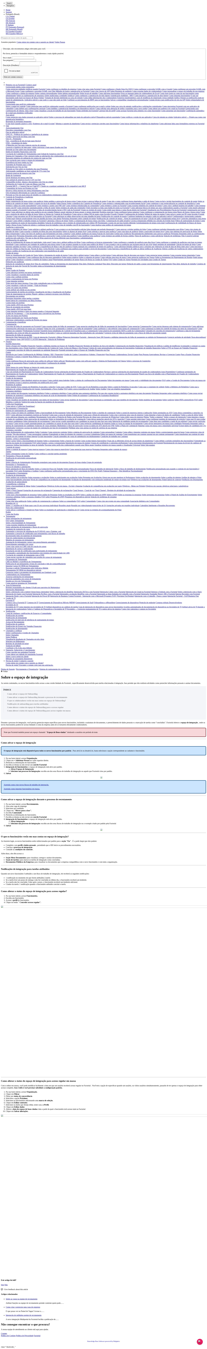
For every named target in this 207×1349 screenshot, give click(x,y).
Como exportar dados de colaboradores (147, 91)
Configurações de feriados (134, 214)
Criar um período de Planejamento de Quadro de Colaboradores (30, 372)
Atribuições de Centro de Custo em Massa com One (25, 184)
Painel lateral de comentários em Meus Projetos (23, 301)
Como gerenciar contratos (57, 432)
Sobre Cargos (11, 441)
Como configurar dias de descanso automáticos (44, 257)
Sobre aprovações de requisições (36, 419)
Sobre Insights (11, 387)
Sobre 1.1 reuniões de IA (15, 505)
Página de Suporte (8, 669)
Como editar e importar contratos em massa (139, 432)
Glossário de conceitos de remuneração (160, 331)
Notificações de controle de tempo (114, 216)
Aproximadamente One (14, 128)
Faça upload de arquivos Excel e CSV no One (23, 180)
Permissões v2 (22, 464)
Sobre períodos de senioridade (164, 244)
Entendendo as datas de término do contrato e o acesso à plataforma (74, 434)
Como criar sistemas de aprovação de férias (180, 231)
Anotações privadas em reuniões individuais (122, 505)
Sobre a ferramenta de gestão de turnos (53, 255)
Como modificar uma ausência (88, 236)
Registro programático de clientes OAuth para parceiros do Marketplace (33, 587)
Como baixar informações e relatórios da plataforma (139, 124)
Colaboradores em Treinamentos (18, 575)
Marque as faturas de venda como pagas (38, 367)
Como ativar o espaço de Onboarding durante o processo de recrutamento (37, 697)
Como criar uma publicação (16, 501)
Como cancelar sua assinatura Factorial (20, 652)
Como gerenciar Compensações (139, 326)
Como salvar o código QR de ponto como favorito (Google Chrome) (98, 214)
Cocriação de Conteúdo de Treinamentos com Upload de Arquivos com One (34, 154)
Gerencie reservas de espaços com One (20, 173)
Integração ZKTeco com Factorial (87, 592)
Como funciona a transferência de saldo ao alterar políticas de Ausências (134, 249)
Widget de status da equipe (155, 214)
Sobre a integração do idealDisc (62, 592)
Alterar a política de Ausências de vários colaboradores (182, 249)
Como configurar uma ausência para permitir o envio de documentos (81, 249)
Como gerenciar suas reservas (80, 449)
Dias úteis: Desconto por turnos (114, 264)
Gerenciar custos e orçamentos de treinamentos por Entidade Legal (31, 572)
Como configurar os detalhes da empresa (61, 89)
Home (8, 10)
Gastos (8, 352)
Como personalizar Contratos (111, 432)
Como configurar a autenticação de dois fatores (92, 96)
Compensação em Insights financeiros (129, 346)
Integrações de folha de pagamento (19, 335)
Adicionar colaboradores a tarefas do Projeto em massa (26, 320)
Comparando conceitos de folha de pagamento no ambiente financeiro (32, 350)
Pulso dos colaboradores (15, 508)
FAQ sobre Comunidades (86, 501)
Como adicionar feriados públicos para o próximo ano (134, 247)
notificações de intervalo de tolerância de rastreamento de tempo (30, 620)
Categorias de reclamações (62, 490)
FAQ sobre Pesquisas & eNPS (52, 497)
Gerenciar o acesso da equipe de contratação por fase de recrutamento (42, 428)
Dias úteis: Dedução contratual (90, 264)
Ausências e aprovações (15, 227)
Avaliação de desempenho (16, 475)
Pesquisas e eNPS (12, 493)
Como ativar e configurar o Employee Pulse (22, 510)
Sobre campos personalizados (46, 93)
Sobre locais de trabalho (89, 93)
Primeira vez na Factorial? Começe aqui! (21, 85)
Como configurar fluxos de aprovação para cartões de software (29, 361)
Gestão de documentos (14, 378)
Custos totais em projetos (15, 303)
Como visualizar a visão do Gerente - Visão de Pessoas (26, 285)
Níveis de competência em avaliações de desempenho (51, 480)
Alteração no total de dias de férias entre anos (172, 247)
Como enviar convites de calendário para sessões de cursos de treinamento (34, 557)
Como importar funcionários (179, 96)
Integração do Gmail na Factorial (138, 592)
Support (9, 12)
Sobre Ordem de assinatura (77, 395)
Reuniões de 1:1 (12, 503)
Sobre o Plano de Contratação (126, 426)
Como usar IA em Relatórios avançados (92, 387)
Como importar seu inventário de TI (32, 607)
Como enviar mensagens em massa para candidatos (162, 423)
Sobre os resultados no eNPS (69, 495)
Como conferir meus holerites (58, 380)
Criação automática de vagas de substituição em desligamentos (76, 436)
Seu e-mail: (7, 58)
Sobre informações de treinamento (19, 518)
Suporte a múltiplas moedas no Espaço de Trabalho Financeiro (59, 346)
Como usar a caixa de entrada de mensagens (65, 415)
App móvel (10, 115)
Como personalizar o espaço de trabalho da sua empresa (183, 91)
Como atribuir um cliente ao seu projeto (21, 290)
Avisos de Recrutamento (15, 622)
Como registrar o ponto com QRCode (51, 206)
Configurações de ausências (16, 240)
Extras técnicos (57, 357)
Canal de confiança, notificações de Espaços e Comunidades (28, 613)
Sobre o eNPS (112, 495)
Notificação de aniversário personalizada (21, 458)
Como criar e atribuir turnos (78, 255)
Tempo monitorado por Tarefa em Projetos (22, 318)
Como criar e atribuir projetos (17, 277)
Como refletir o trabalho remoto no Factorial (29, 221)
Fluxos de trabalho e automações (18, 467)
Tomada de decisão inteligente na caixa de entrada (64, 98)
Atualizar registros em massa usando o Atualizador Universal (117, 445)
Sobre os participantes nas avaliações (64, 477)
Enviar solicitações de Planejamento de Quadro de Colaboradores (79, 372)
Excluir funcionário (45, 436)
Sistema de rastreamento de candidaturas (21, 411)
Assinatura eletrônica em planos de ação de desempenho (45, 395)
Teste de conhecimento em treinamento (20, 538)
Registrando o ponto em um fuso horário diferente (117, 223)
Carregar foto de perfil (106, 111)
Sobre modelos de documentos (150, 400)
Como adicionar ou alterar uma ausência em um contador (32, 212)
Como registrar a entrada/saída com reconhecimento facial (123, 203)
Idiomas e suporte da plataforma (68, 124)
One (7, 126)
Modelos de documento (14, 398)
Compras (9, 359)
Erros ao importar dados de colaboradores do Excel (140, 93)
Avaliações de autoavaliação (16, 482)
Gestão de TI (11, 598)
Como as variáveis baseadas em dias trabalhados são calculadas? (79, 333)
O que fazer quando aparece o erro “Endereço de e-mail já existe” (30, 124)
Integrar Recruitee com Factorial (187, 594)
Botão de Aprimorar (13, 175)
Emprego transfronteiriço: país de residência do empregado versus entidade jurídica (148, 98)
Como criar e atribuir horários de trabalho (178, 206)
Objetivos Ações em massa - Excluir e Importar (65, 486)
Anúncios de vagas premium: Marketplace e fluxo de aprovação (59, 426)
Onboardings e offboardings (104, 603)
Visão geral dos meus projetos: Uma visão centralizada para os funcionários (34, 283)
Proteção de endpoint (147, 603)
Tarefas (8, 452)
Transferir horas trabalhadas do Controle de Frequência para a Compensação (69, 331)
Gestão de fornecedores (37, 363)
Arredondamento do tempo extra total (150, 223)
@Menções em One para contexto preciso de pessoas (26, 145)
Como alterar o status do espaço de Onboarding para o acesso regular (35, 707)
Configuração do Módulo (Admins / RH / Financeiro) (43, 354)
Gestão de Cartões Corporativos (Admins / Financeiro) (84, 354)
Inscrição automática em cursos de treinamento (23, 579)
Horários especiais (106, 212)
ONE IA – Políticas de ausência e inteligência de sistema (27, 134)
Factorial (37, 1336)
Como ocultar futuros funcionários (93, 441)
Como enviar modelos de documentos (73, 400)
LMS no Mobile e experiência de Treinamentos (23, 562)
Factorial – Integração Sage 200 (92, 337)
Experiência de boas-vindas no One (19, 162)
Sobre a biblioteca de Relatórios (177, 387)
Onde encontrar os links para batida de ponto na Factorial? (108, 208)
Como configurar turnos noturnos (126, 212)
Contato (4, 1333)
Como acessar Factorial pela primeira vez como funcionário (138, 111)
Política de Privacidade (24, 1336)
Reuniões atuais (65, 505)
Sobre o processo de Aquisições (138, 361)
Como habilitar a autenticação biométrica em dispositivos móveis (70, 109)
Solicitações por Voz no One (16, 167)
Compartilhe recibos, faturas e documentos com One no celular (29, 182)
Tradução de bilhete (13, 646)
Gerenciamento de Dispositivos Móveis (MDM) (57, 603)
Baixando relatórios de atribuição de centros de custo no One (29, 158)
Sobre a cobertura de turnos (89, 257)
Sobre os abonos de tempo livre (74, 231)
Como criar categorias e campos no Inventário (138, 609)
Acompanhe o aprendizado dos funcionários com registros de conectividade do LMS (38, 553)
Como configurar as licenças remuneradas (96, 242)
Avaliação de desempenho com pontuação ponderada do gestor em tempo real (100, 480)
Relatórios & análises (14, 385)
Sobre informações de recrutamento (36, 421)
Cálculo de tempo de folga (186, 244)
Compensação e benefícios (16, 322)
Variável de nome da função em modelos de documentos (42, 402)
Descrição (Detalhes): (11, 65)
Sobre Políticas (11, 637)
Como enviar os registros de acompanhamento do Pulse (100, 510)
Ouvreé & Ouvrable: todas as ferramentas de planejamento (44, 266)
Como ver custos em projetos (17, 288)
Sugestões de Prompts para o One (18, 165)
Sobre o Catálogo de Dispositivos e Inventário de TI (47, 609)
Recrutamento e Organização (17, 408)
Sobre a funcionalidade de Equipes (30, 441)
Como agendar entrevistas (135, 419)
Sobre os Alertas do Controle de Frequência (55, 214)
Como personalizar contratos (38, 434)
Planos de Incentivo (47, 333)
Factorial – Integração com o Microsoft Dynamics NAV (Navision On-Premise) (104, 596)
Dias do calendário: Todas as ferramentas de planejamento (56, 264)
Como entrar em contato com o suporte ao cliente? (36, 42)
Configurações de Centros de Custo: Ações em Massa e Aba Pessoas (62, 348)
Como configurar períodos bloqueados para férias (165, 229)
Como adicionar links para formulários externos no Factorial (181, 124)
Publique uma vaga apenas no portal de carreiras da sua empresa (93, 428)
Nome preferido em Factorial (87, 111)
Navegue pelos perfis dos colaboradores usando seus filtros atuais (69, 445)
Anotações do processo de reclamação (37, 490)
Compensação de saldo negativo (118, 221)
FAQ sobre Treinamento (15, 521)
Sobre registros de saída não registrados (70, 208)
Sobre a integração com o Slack (190, 592)
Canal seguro (11, 488)
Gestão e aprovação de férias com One (20, 137)
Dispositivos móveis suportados (108, 117)
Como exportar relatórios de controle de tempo (144, 206)
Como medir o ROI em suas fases (18, 309)
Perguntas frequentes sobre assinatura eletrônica (169, 393)
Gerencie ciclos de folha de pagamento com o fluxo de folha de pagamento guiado (135, 333)
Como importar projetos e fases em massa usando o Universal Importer (32, 311)
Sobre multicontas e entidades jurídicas (59, 96)
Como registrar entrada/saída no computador (82, 206)
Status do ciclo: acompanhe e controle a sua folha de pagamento (68, 329)
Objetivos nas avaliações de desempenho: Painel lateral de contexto (155, 480)
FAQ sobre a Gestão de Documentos (176, 380)
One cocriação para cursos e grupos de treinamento (25, 160)
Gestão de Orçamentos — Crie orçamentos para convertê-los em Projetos (33, 313)
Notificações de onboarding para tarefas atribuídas (27, 704)
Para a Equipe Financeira (190, 354)
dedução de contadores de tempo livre (20, 264)
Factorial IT (10, 600)
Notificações (10, 611)
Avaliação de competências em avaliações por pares (102, 486)
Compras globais (162, 603)
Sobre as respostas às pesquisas (129, 495)
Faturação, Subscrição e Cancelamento (20, 650)
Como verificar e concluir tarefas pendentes (50, 454)
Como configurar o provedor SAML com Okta (37, 91)
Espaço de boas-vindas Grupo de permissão (85, 462)
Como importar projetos (15, 281)
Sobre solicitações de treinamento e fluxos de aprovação (27, 527)
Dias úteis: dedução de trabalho (184, 264)
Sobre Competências (38, 486)
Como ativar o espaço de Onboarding (22, 694)
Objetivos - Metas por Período (133, 486)
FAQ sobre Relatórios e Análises (26, 471)
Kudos (8, 512)
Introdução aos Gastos (14, 354)
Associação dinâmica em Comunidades (144, 501)
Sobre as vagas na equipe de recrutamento (127, 423)
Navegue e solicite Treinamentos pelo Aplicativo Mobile (27, 568)
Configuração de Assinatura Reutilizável (103, 395)
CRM (8, 365)
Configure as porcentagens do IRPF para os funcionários (88, 100)
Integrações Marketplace (15, 590)
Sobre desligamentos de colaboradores (20, 432)
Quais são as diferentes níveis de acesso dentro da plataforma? (130, 441)
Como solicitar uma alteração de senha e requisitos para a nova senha (121, 109)
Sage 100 (20, 339)
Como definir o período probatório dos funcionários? (174, 441)
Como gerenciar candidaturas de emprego (95, 423)
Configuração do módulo (56, 363)
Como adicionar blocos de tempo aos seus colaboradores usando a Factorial (158, 208)
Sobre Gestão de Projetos (15, 270)
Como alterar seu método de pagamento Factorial (24, 654)
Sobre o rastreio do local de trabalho (42, 203)
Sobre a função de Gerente (70, 441)
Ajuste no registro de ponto (91, 210)
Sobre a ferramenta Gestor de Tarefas (20, 454)
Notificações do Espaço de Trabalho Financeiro (24, 626)
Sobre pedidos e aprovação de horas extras (60, 201)
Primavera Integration (71, 337)
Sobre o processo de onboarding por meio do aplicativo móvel (72, 117)
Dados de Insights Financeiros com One (21, 152)
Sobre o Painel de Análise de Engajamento (181, 495)
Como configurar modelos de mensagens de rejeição (165, 419)
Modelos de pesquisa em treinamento (20, 540)
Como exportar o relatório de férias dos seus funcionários (40, 231)
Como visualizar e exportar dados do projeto (22, 275)
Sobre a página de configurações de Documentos (88, 380)
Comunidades (11, 499)
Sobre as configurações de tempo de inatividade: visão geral (28, 242)
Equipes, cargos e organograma (17, 439)
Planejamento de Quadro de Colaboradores (22, 370)
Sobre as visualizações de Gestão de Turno (22, 255)
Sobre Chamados (12, 635)
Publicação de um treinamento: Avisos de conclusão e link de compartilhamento (36, 564)
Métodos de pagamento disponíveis (19, 659)
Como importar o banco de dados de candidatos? (162, 415)
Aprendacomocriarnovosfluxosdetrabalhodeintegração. (26, 785)
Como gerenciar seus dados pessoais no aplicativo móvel (27, 117)
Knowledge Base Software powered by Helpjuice (103, 1341)
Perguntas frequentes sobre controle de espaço (109, 449)
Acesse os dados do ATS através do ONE (99, 426)
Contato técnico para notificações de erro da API (167, 100)
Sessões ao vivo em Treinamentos (18, 581)
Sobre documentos (13, 380)
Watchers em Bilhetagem (15, 641)
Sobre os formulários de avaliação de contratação (67, 419)
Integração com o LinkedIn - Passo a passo (151, 596)
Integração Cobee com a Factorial (112, 592)
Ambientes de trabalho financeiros (148, 348)
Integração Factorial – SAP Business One (183, 596)
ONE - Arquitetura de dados (16, 143)
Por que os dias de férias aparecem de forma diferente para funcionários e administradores (59, 238)
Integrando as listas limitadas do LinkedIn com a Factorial (119, 594)
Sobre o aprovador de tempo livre (151, 231)
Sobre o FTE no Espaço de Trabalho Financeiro (179, 348)
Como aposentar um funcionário (173, 111)
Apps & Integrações (13, 585)
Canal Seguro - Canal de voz (84, 490)
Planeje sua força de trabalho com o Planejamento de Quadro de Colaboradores (169, 374)
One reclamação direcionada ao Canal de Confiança (25, 193)
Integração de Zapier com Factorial (19, 594)
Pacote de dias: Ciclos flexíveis (43, 249)
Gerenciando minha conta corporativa (20, 87)
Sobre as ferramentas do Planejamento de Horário (174, 257)
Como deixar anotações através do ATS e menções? (105, 419)
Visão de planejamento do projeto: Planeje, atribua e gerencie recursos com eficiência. (38, 294)
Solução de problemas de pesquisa (104, 497)
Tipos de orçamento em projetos (18, 307)
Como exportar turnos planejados (182, 255)
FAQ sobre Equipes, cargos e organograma (48, 443)
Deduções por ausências (15, 262)
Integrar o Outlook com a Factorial (164, 592)
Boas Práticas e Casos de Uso (40, 357)
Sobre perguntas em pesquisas (153, 495)
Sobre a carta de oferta (189, 415)
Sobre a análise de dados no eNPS (93, 495)
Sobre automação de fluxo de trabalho (20, 469)
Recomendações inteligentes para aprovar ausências (151, 234)
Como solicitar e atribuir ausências (41, 229)
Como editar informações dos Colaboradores (100, 98)
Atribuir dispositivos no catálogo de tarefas (62, 607)
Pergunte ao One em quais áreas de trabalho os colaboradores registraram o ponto (36, 195)
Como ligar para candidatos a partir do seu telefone (168, 421)
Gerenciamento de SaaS (84, 603)
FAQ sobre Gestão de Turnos (120, 260)
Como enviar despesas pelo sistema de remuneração (171, 326)
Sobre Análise (101, 389)
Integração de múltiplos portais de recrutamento (130, 421)
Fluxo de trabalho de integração (101, 469)
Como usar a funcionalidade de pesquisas (21, 495)
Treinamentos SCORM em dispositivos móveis (23, 570)
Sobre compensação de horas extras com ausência (24, 201)
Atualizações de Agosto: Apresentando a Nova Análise (42, 389)
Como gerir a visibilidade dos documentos (145, 380)
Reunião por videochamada (81, 505)
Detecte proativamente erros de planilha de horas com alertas (38, 219)
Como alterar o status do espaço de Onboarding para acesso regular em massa (38, 711)
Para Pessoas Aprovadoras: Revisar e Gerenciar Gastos (159, 354)
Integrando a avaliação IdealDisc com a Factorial (78, 594)
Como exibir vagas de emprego (131, 417)
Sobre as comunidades (67, 501)
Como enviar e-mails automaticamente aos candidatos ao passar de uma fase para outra (46, 423)
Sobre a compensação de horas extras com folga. (87, 221)
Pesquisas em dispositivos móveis (77, 497)
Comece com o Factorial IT (16, 603)
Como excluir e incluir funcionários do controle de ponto (176, 201)
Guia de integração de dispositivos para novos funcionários (101, 607)
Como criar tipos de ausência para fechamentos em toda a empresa (45, 234)
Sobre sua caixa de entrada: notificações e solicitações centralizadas (136, 106)
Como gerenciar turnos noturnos (157, 255)
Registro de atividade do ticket (17, 644)
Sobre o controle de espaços (16, 449)
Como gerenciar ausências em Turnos (140, 257)
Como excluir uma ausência (66, 236)
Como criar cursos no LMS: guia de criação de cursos (26, 546)
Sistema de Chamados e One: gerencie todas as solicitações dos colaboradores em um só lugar (41, 156)
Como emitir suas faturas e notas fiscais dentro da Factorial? (124, 210)
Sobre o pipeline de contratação (104, 413)
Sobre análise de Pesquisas (47, 495)
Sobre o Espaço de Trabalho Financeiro (21, 346)
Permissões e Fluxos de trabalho (18, 456)
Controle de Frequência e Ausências (19, 197)
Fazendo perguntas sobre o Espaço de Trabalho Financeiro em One (84, 350)
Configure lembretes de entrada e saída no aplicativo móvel (149, 216)
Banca (25, 363)
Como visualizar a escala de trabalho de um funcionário (55, 111)
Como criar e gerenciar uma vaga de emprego (126, 415)
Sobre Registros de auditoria (121, 91)
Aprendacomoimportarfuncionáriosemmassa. (22, 789)
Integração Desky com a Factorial (18, 596)
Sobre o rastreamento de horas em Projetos (22, 279)
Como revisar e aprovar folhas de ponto (91, 201)
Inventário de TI (12, 605)
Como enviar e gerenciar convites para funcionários (99, 124)
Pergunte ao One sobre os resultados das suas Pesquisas (27, 169)
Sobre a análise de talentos (171, 477)
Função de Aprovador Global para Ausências (114, 234)
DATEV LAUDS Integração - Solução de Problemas (44, 339)
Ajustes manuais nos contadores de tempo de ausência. (92, 247)
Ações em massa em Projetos (17, 316)
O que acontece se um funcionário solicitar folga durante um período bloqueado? (84, 229)
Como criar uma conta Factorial (89, 89)
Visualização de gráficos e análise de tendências (162, 346)
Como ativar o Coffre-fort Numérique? (20, 406)
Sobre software (59, 361)
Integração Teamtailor (149, 594)
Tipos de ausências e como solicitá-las (149, 236)
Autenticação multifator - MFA (122, 96)
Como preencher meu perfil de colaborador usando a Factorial (49, 106)
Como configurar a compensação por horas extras (158, 212)
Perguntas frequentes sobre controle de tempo (79, 219)
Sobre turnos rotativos (70, 257)
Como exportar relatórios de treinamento (21, 525)
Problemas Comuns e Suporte (17, 357)
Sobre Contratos (41, 432)
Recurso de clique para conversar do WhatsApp (101, 417)
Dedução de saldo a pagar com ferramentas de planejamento (149, 264)
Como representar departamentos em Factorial (145, 443)
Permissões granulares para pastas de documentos (50, 462)
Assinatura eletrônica (14, 391)
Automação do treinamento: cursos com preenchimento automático (31, 542)
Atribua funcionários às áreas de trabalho (28, 445)
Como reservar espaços (36, 449)
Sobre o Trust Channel (14, 490)
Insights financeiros (13, 344)
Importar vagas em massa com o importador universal (158, 426)
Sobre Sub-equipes (148, 445)
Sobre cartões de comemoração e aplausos (43, 501)
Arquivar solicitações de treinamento (19, 577)
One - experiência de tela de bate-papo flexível (23, 141)
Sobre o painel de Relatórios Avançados (123, 387)
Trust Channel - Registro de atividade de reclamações (115, 490)
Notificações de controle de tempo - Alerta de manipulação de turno (122, 219)
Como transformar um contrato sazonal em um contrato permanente (148, 434)
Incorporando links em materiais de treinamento (24, 536)
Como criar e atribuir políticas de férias (65, 242)
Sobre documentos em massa (118, 380)
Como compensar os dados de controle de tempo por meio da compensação (168, 329)
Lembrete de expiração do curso (18, 529)
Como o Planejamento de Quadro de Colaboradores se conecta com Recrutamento (108, 374)
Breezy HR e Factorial (166, 594)
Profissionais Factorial (31, 331)
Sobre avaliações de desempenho (148, 477)
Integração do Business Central (62, 596)
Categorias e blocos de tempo (57, 221)
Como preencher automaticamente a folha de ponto (36, 208)
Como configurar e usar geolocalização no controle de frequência (170, 203)
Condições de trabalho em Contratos (114, 436)
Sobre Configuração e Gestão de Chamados (22, 633)
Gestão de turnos (12, 253)
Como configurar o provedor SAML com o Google (152, 89)
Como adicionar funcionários (109, 93)
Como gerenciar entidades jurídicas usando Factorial (25, 89)
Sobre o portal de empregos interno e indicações (134, 413)
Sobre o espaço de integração (175, 417)
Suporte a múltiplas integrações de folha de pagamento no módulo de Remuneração (135, 337)
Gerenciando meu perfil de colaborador (20, 104)
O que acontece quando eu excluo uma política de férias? (82, 244)
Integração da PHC (25, 337)
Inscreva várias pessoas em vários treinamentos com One (27, 190)
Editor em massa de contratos (112, 434)
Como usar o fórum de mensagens (96, 415)
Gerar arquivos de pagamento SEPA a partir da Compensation (121, 331)
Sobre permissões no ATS (162, 413)
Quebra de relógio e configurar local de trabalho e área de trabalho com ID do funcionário (56, 225)
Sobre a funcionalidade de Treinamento (20, 523)
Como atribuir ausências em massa (84, 234)
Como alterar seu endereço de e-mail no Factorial (166, 109)
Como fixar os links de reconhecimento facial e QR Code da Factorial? (54, 210)
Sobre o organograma (51, 441)
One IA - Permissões (13, 139)
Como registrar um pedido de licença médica (117, 236)
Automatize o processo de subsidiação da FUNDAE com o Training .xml (33, 531)
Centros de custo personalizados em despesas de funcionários (112, 348)
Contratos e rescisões (14, 430)
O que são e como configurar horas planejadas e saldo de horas (130, 201)
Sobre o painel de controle (16, 106)
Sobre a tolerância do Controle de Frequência (84, 203)
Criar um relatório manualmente (119, 389)
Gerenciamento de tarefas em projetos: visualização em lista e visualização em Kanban (38, 292)
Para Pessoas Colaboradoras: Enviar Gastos (122, 354)
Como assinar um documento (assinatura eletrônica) (25, 393)
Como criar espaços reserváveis (57, 449)
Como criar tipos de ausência (127, 231)
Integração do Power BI (41, 596)
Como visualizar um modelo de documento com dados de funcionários (32, 400)
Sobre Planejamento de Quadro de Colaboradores (57, 374)
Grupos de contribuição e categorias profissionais (109, 443)
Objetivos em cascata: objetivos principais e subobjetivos (167, 486)
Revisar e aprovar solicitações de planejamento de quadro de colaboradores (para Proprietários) (140, 372)
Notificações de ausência (15, 624)
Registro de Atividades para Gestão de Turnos (148, 260)
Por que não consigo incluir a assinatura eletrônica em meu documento (124, 393)
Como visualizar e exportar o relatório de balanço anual (32, 260)
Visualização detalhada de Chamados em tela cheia (25, 639)
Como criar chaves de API (100, 91)
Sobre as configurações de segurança (30, 96)
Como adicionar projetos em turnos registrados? (24, 272)
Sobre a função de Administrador (18, 462)
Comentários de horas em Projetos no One (22, 188)
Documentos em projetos (15, 296)
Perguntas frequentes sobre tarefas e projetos (22, 298)
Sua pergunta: (8, 60)
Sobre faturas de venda (14, 367)
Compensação (11, 324)
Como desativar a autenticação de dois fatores (151, 96)
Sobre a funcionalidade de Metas (18, 486)
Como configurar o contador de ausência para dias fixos (134, 242)
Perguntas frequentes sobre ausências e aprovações (36, 236)
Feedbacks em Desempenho (192, 480)
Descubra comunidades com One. (18, 130)
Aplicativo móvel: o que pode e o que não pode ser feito (45, 100)
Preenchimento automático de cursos (19, 544)
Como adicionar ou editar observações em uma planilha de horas (76, 216)
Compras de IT (32, 603)
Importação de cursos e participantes (19, 549)
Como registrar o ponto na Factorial (113, 206)
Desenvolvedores (175, 603)
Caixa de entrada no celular (162, 117)
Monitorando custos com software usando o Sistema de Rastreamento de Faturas (95, 361)
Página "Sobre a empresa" (153, 417)
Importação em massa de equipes (78, 443)
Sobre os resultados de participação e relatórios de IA (59, 510)
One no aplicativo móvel (15, 132)
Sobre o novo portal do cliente (17, 657)
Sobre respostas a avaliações (38, 477)
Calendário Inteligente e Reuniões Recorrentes (157, 505)
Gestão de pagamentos (14, 363)
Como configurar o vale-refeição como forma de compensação (116, 329)
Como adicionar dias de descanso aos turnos (128, 255)
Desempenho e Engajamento (16, 473)
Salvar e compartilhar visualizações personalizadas (129, 100)
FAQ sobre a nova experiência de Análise (79, 389)
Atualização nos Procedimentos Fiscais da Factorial (167, 210)
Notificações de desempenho (16, 628)
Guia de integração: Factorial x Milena (47, 337)
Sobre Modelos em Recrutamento (79, 413)
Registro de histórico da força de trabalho (99, 346)
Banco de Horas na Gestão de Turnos (94, 260)
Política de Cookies (8, 1336)
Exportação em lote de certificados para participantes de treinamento (31, 551)
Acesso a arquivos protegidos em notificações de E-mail (36, 383)
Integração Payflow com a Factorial (46, 594)
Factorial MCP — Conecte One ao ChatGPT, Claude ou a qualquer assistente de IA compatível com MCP (46, 186)
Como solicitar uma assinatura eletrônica (82, 393)
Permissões (10, 460)
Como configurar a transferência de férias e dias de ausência (49, 247)
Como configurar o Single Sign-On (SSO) (117, 89)
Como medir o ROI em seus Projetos (20, 305)
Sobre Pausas (60, 42)
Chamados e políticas (14, 631)
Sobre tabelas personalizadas (68, 93)
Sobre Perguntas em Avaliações (90, 477)
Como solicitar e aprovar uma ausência (101, 231)
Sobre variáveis (168, 400)
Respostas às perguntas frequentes (18, 121)
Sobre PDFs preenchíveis (184, 400)
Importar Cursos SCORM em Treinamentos (22, 566)
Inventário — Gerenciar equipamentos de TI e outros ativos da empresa (94, 609)
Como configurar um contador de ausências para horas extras (37, 244)
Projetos (9, 268)
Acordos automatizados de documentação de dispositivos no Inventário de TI (152, 607)
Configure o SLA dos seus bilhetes (19, 648)
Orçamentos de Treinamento (16, 559)
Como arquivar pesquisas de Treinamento (21, 583)
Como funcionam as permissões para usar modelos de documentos (113, 400)
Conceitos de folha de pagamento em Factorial (23, 326)
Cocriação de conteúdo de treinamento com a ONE (25, 555)
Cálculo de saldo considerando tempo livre (164, 219)
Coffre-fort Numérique (14, 404)
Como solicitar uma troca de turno (113, 257)
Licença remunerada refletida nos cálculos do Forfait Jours (153, 221)
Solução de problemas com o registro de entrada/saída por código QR (71, 223)
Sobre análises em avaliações (17, 477)
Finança (9, 342)
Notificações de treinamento (16, 618)
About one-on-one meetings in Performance (118, 477)
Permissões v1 (11, 464)
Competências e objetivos (15, 484)
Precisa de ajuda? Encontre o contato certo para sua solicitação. (29, 665)
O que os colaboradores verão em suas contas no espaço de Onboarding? (36, 701)
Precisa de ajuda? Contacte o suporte (19, 661)
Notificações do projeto (14, 616)
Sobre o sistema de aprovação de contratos (84, 432)
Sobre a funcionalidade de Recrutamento (50, 413)
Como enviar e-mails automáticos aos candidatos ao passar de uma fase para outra (81, 421)
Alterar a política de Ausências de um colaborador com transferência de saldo (35, 251)
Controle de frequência (14, 199)
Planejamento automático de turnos (66, 260)
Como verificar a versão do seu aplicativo (136, 117)
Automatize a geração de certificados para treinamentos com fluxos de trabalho (35, 534)
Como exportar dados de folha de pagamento (58, 326)
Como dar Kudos (12, 514)
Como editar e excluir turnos (100, 255)
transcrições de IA (99, 505)
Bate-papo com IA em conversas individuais (41, 505)
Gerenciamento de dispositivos (127, 603)
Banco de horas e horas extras (188, 212)
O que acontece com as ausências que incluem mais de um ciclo (128, 244)
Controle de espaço (13, 447)
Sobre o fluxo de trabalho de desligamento (130, 469)
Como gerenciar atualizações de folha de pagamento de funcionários (101, 326)
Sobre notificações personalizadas (76, 469)
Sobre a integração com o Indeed (18, 592)
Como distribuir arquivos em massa (33, 380)
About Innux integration (40, 592)
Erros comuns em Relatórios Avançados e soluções (36, 387)
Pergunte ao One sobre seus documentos (21, 150)
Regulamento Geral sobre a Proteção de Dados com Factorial (59, 417)
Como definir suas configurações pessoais (30, 109)
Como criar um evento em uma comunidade (112, 501)
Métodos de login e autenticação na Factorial (72, 91)
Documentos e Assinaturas (16, 376)
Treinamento (10, 516)
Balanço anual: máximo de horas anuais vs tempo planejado (76, 212)
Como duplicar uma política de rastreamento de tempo (110, 225)
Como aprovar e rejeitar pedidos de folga (130, 229)
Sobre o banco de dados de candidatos (20, 413)
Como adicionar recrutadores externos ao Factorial (30, 415)
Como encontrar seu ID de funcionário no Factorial (32, 216)
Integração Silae (12, 337)
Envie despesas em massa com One (19, 178)
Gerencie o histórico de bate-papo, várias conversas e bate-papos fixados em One (36, 147)
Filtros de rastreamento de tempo (187, 221)
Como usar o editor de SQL (66, 387)
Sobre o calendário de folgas (16, 229)
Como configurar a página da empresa (20, 93)
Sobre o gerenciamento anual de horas (170, 432)
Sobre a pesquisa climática (31, 497)
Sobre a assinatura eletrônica (56, 393)
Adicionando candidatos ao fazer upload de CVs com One (28, 171)
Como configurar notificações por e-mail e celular (92, 106)
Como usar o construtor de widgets (151, 387)
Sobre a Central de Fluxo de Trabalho (49, 469)
